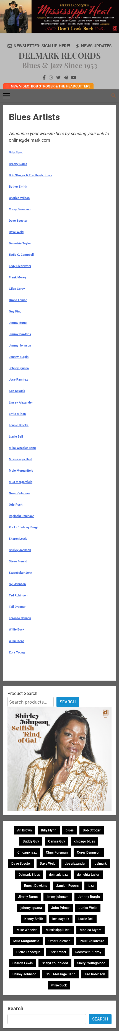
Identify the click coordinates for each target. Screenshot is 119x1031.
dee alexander (75, 863)
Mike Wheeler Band (22, 448)
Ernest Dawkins (35, 886)
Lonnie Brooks (19, 425)
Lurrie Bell (16, 436)
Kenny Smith (33, 919)
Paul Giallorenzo (92, 941)
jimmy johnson (58, 897)
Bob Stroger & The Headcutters (30, 175)
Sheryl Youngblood (91, 963)
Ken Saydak (17, 391)
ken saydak (60, 919)
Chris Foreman (57, 852)
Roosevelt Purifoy (88, 952)
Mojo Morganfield (21, 470)
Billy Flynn (16, 152)
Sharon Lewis (18, 539)
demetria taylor (88, 875)
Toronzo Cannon (20, 618)
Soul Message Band (61, 974)
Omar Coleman (19, 493)
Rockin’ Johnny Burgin (24, 527)
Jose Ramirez (18, 379)
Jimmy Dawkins (20, 334)
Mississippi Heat (20, 459)
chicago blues (84, 841)
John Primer (60, 908)
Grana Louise (18, 300)
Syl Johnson (17, 584)
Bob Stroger (91, 830)
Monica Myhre (90, 930)
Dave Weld (16, 232)
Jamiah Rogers (67, 886)
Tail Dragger (17, 607)
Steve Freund (18, 561)
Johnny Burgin (19, 357)
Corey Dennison (19, 209)
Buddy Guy (31, 841)
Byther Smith (18, 186)
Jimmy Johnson (20, 345)
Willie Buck (16, 629)
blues (70, 830)
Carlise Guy (56, 841)
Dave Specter (18, 221)
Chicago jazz (27, 852)
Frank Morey (17, 277)
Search (68, 701)
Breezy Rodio (18, 164)
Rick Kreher (58, 952)
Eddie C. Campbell (21, 255)
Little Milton (17, 414)
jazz (91, 886)
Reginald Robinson (21, 516)
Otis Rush (15, 505)
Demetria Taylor (20, 243)
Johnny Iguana (19, 368)
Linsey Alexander (21, 402)
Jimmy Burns (18, 323)
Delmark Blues (29, 875)
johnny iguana (31, 908)
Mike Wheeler (27, 930)
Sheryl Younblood (55, 963)
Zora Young (17, 652)
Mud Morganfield (20, 482)
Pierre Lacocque (28, 952)
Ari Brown (24, 830)
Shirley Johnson (20, 550)
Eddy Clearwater (20, 266)
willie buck (59, 985)
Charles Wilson (19, 198)
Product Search (22, 693)
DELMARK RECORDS (60, 55)
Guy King (15, 311)
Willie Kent (16, 641)
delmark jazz (58, 875)
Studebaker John (20, 573)
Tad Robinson (18, 595)
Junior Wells (88, 908)
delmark (101, 863)
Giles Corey (17, 289)
